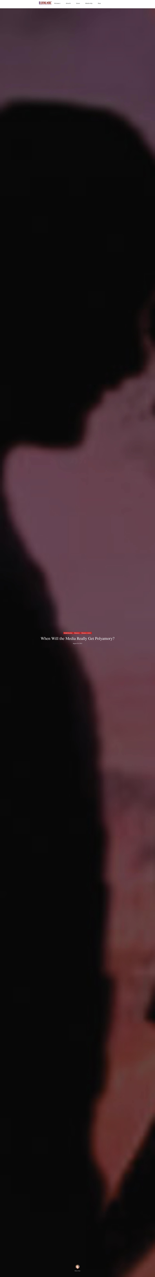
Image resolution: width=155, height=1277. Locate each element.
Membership (88, 3)
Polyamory (57, 3)
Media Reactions (68, 633)
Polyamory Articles (86, 633)
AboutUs (68, 3)
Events (78, 3)
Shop (99, 3)
